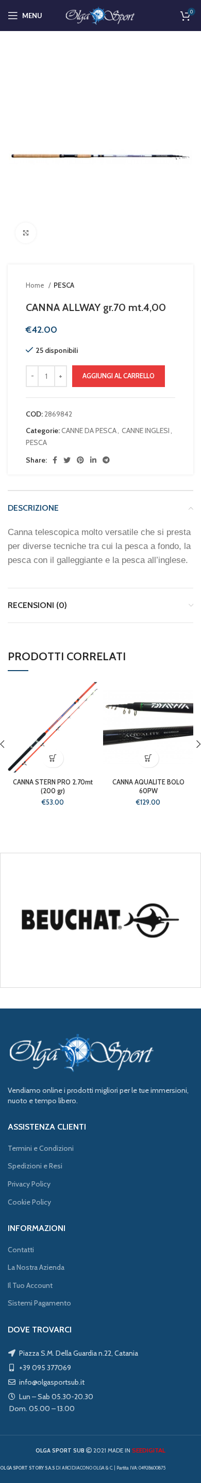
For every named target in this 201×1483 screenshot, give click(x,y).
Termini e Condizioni (41, 1148)
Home (36, 285)
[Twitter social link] (67, 460)
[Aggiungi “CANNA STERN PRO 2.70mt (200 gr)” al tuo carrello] (53, 758)
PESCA (64, 285)
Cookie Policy (29, 1202)
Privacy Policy (29, 1184)
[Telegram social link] (106, 460)
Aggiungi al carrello (118, 376)
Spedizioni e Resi (35, 1165)
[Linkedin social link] (93, 460)
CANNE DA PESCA (88, 430)
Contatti (21, 1249)
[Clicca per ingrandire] (25, 233)
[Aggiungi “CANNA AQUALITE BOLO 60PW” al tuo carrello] (148, 758)
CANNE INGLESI (146, 430)
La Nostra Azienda (36, 1267)
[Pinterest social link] (80, 460)
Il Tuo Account (30, 1285)
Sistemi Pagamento (39, 1303)
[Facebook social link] (54, 460)
